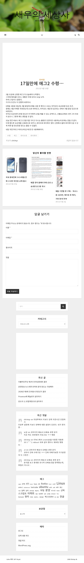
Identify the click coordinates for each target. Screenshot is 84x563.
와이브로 (24, 135)
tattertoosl (27, 487)
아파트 (31, 493)
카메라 (31, 497)
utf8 (54, 487)
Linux (61, 483)
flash (50, 484)
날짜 (23, 490)
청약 (27, 496)
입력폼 (48, 494)
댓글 (7, 257)
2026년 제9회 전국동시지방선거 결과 (32, 391)
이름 (8, 227)
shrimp (14, 140)
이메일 (9, 237)
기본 (19, 491)
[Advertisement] (42, 62)
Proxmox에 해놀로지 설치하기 (29, 396)
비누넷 (53, 490)
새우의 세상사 (42, 14)
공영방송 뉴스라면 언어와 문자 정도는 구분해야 (35, 386)
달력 (27, 490)
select (20, 487)
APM (23, 484)
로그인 (20, 530)
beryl (31, 484)
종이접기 (53, 494)
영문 (36, 494)
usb (50, 487)
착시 (58, 494)
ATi (27, 483)
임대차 (41, 494)
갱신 (61, 487)
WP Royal (17, 559)
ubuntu (43, 486)
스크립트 (22, 493)
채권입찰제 (21, 497)
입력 (45, 494)
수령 (8, 135)
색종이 (58, 491)
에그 (15, 135)
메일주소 (37, 491)
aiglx (19, 484)
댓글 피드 (21, 540)
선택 (62, 490)
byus (35, 484)
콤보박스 (36, 497)
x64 (57, 487)
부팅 (42, 490)
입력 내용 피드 (23, 535)
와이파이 (34, 135)
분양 (47, 490)
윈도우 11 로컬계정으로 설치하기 (30, 401)
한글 (62, 496)
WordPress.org (24, 545)
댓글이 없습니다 (72, 140)
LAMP (54, 484)
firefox (44, 483)
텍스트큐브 (49, 496)
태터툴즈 (41, 497)
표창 (58, 497)
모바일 (42, 79)
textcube (34, 487)
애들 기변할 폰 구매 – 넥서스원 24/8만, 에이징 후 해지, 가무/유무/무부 (67, 195)
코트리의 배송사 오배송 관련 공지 (44, 432)
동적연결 (32, 491)
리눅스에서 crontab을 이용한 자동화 (48, 439)
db (39, 484)
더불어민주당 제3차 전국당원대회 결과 (32, 381)
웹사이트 (9, 247)
